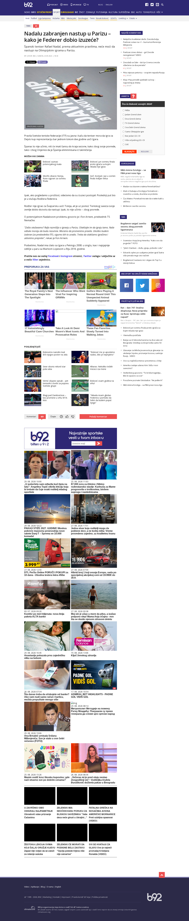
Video (65, 5)
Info (33, 12)
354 (124, 48)
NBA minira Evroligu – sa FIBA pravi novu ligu (142, 385)
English (109, 5)
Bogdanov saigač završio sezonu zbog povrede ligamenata (133, 226)
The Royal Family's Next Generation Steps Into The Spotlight (39, 294)
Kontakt (56, 897)
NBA (63, 18)
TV (88, 5)
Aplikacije (77, 5)
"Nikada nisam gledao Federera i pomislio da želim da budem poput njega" (100, 399)
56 (124, 75)
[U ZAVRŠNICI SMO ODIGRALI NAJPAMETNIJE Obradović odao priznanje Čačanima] (39, 804)
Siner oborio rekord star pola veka (54, 367)
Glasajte (129, 151)
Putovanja (101, 12)
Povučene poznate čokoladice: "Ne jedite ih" (143, 380)
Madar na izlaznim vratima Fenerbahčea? (141, 186)
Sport (56, 12)
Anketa (125, 96)
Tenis (92, 18)
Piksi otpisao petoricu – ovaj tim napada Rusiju (144, 72)
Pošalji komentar (98, 416)
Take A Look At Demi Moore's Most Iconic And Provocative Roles (70, 331)
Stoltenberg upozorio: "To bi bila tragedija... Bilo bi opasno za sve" (142, 374)
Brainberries (40, 302)
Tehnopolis (149, 12)
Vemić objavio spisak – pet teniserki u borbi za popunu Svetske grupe (56, 383)
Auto (139, 12)
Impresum (66, 897)
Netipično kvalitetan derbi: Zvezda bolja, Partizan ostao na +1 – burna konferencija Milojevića (142, 42)
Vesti (27, 18)
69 (36, 26)
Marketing (47, 897)
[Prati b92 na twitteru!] (152, 5)
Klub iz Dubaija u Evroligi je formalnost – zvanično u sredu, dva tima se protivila (141, 192)
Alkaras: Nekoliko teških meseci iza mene (101, 367)
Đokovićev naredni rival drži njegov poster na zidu (55, 353)
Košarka (56, 18)
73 (124, 58)
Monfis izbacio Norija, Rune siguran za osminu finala (54, 178)
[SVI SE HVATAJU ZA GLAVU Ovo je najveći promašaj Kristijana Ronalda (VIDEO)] (103, 840)
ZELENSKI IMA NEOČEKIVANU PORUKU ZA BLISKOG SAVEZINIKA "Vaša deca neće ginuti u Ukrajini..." (72, 812)
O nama (50, 887)
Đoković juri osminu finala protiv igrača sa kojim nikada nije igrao (102, 164)
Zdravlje (90, 12)
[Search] (162, 5)
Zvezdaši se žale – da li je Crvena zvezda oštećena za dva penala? (141, 64)
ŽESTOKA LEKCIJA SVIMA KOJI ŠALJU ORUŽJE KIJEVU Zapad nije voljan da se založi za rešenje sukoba (39, 849)
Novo (27, 12)
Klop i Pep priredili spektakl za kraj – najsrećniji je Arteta (139, 81)
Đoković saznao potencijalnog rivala (52, 163)
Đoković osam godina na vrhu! (102, 382)
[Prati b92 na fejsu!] (146, 5)
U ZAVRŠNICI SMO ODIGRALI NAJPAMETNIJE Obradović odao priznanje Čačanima (38, 812)
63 (124, 68)
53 (124, 86)
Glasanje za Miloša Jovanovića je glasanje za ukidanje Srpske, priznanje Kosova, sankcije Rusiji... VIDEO (143, 353)
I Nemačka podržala (132, 335)
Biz (76, 12)
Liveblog (122, 18)
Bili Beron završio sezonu (134, 206)
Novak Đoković (102, 18)
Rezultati (145, 152)
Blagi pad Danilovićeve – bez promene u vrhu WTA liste (55, 398)
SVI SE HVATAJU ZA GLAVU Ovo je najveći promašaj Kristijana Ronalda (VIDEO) (100, 849)
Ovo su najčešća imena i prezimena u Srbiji (142, 360)
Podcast (54, 5)
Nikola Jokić (71, 18)
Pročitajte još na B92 (132, 301)
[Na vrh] (162, 875)
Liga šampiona (44, 18)
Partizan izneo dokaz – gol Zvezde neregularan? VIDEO (138, 54)
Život (82, 12)
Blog (100, 5)
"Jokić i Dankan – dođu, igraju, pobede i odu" (143, 248)
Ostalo (132, 18)
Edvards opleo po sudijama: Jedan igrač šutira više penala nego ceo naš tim (143, 254)
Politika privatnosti (100, 897)
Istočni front (44, 12)
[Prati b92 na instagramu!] (157, 5)
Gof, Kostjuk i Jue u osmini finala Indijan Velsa (102, 177)
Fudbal (34, 18)
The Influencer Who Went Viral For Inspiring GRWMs (70, 294)
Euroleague (83, 18)
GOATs (114, 18)
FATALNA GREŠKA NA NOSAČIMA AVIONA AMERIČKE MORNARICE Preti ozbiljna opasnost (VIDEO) (102, 814)
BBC (133, 12)
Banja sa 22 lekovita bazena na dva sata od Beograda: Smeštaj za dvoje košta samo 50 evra (142, 343)
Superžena (124, 12)
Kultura (113, 12)
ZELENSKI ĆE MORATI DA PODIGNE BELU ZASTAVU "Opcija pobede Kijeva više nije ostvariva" (71, 849)
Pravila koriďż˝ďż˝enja (81, 897)
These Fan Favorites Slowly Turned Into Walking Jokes (98, 331)
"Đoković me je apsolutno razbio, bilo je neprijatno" (102, 353)
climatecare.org (44, 912)
